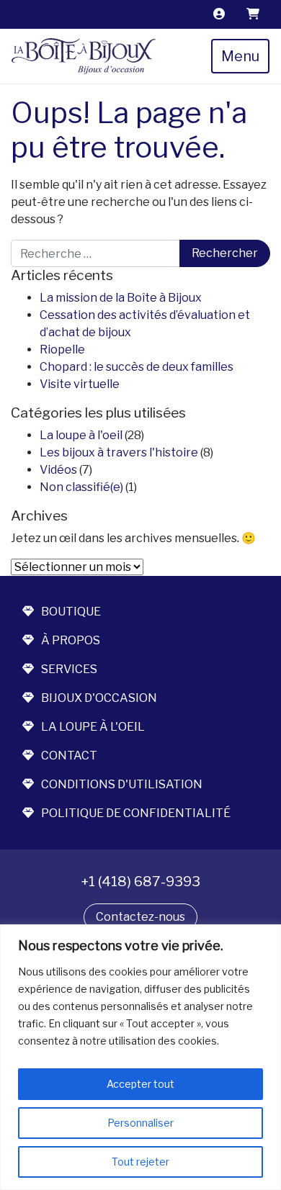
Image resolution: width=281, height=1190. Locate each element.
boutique (71, 611)
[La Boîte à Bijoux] (84, 56)
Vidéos (58, 470)
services (69, 669)
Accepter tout (140, 1084)
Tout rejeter (140, 1161)
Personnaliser (140, 1123)
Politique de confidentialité (136, 813)
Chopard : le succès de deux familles (136, 367)
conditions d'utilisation (121, 784)
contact (69, 755)
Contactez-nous (140, 917)
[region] (140, 1057)
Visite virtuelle (80, 384)
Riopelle (62, 349)
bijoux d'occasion (99, 698)
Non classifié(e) (81, 487)
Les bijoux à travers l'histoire (119, 452)
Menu (240, 56)
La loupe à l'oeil (81, 435)
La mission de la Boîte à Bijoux (121, 298)
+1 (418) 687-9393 (140, 881)
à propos (70, 640)
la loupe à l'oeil (93, 727)
